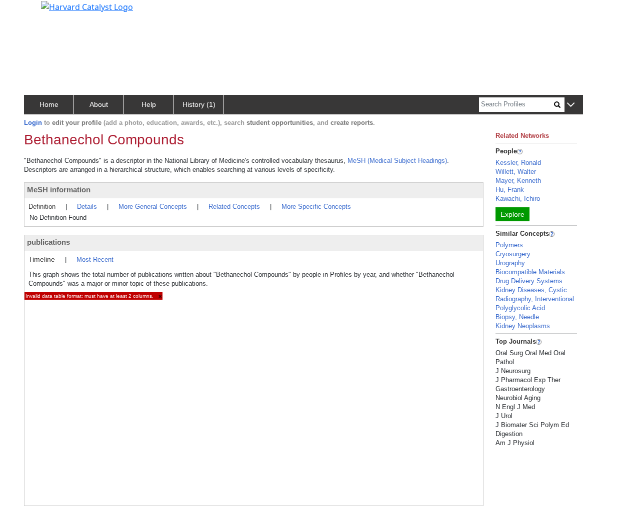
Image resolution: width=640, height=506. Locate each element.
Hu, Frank (510, 189)
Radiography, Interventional (535, 299)
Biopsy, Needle (517, 317)
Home (49, 104)
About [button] (99, 104)
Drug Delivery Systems (529, 281)
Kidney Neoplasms (523, 326)
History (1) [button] (199, 104)
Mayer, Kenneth (518, 180)
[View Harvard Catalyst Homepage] (87, 5)
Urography (510, 263)
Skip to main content (42, 11)
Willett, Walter (516, 171)
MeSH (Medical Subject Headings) (397, 160)
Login (33, 122)
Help (149, 104)
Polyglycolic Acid (520, 308)
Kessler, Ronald (518, 162)
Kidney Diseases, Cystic (531, 290)
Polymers (509, 245)
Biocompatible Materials (530, 272)
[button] (570, 105)
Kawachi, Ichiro (518, 198)
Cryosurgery (513, 254)
